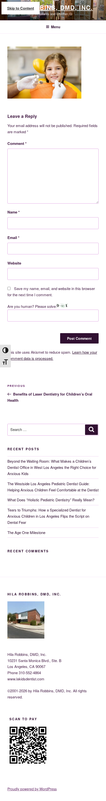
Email (13, 237)
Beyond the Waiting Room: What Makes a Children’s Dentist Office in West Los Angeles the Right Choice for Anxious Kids (51, 467)
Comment (17, 143)
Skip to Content (20, 8)
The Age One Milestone (26, 532)
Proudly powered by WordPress (32, 788)
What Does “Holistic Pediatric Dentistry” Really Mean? (50, 499)
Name (13, 212)
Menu (55, 26)
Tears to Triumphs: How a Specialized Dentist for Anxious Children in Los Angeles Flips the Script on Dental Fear (48, 516)
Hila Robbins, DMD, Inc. (50, 7)
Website (14, 263)
